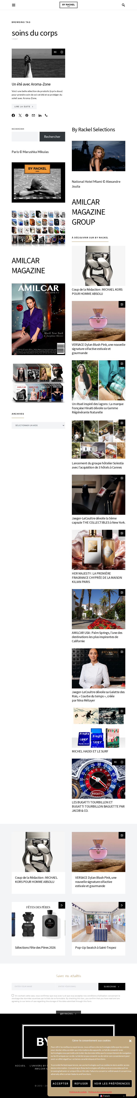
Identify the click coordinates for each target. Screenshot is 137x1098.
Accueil (20, 1065)
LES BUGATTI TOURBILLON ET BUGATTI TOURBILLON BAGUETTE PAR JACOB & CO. (98, 806)
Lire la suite (22, 106)
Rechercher (18, 129)
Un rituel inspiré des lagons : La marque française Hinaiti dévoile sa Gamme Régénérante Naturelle (97, 408)
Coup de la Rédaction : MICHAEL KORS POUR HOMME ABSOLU (97, 291)
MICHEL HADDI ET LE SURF (90, 751)
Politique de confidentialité (100, 1091)
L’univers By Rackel (43, 1065)
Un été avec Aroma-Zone (31, 84)
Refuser (81, 1083)
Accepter (60, 1083)
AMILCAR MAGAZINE (28, 265)
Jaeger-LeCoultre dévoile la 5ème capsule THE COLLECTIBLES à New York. (98, 520)
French (106, 1096)
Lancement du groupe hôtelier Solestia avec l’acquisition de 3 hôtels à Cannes (98, 465)
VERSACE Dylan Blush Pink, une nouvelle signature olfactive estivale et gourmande (98, 348)
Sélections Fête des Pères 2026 (35, 947)
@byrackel (67, 1013)
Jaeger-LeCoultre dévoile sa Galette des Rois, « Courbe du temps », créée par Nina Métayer (98, 696)
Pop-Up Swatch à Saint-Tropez (95, 947)
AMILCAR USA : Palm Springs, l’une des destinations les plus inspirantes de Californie (97, 637)
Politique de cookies (78, 1091)
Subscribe (110, 986)
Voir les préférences (112, 1083)
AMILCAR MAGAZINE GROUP (88, 212)
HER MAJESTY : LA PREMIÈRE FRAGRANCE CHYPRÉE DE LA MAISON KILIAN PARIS (97, 577)
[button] (130, 1040)
